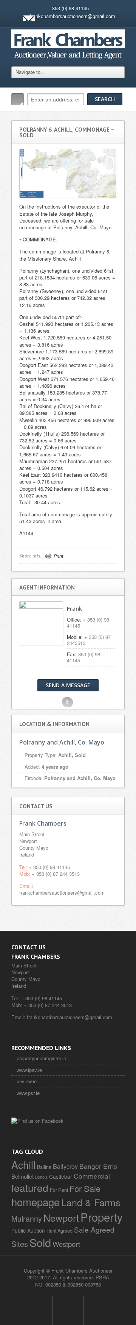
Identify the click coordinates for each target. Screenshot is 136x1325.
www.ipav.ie (29, 1069)
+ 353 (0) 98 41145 (49, 867)
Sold (40, 1242)
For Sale (85, 1188)
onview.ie (27, 1081)
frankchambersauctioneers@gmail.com (72, 16)
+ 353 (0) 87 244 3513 (56, 873)
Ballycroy (65, 1166)
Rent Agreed (59, 1230)
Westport (66, 1244)
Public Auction (28, 1230)
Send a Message (68, 685)
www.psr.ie (28, 1092)
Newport (61, 1217)
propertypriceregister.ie (41, 1058)
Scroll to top (68, 1310)
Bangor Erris (98, 1166)
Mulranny (26, 1218)
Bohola (41, 1177)
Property (101, 1217)
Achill (23, 1164)
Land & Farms (91, 1202)
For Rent (59, 1190)
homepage (35, 1201)
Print (58, 556)
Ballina (44, 1167)
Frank (74, 608)
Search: (17, 99)
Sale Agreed (94, 1229)
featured (29, 1187)
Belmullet (22, 1176)
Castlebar (60, 1176)
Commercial (92, 1176)
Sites (19, 1243)
